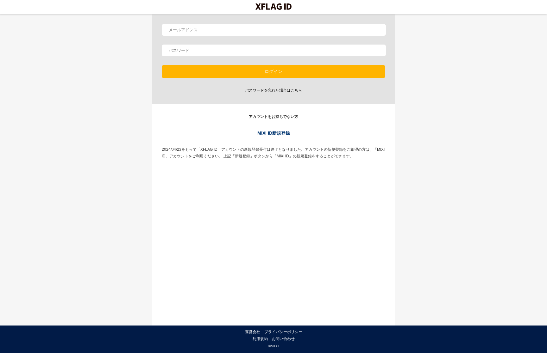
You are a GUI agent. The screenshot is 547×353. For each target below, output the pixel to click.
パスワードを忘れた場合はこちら (273, 90)
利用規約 (260, 339)
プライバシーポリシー (283, 332)
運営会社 (252, 332)
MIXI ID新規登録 (273, 133)
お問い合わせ (283, 339)
